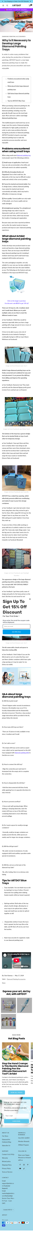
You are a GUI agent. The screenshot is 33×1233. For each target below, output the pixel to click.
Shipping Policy (7, 1165)
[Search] (7, 5)
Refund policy (6, 1161)
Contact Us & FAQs (8, 1154)
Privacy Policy (6, 1168)
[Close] (30, 599)
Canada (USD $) (7, 1209)
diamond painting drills (22, 753)
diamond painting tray (23, 155)
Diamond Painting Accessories (13, 36)
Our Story (5, 1136)
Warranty (5, 1158)
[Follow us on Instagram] (24, 1165)
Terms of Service (7, 1172)
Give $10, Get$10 (23, 1138)
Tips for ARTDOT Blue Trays (16, 101)
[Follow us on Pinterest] (28, 1165)
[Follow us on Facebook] (20, 1165)
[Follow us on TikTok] (24, 1168)
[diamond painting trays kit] (16, 276)
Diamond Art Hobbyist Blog (6, 1141)
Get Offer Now (16, 632)
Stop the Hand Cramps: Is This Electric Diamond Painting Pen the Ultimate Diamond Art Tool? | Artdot (15, 1068)
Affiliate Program (23, 1145)
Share (4, 983)
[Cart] (29, 5)
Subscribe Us (6, 1145)
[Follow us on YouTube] (20, 1168)
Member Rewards (23, 1141)
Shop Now (24, 9)
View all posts (16, 1092)
